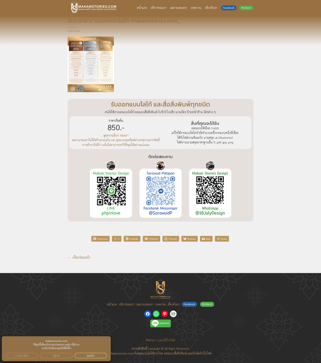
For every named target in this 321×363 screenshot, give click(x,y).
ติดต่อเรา (246, 8)
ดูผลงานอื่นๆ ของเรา (116, 135)
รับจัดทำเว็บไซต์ (202, 353)
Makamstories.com (121, 353)
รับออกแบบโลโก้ (143, 353)
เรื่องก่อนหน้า (81, 257)
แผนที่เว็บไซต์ (167, 340)
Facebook (229, 8)
